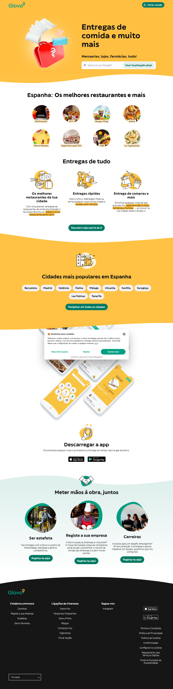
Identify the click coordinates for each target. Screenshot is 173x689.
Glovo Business (22, 623)
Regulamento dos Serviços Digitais (151, 654)
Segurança (65, 633)
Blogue (65, 623)
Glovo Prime (65, 618)
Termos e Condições (151, 628)
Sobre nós (65, 608)
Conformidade (150, 642)
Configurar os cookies (151, 647)
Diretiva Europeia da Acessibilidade (150, 661)
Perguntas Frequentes (65, 613)
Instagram (108, 608)
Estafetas (22, 618)
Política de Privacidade (150, 633)
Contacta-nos (65, 628)
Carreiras (22, 608)
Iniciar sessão (65, 637)
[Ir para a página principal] (17, 5)
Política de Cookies (151, 638)
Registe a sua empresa (22, 613)
